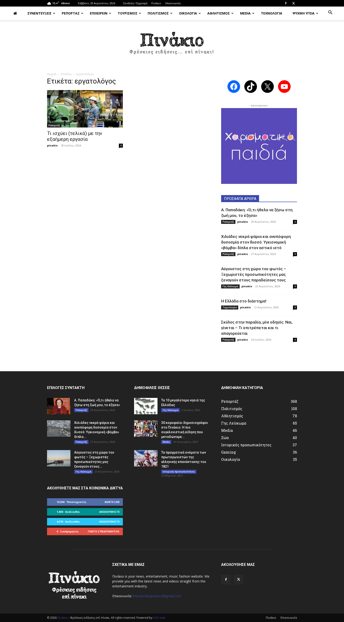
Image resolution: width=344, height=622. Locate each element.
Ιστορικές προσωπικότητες (179, 471)
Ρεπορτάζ (54, 125)
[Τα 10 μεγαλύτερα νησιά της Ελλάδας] (145, 406)
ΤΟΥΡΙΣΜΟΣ (127, 13)
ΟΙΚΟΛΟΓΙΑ (188, 13)
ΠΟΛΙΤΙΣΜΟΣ (158, 13)
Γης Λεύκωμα (230, 286)
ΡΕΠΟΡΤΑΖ (71, 13)
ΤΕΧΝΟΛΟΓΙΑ (271, 13)
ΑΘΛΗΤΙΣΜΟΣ (218, 13)
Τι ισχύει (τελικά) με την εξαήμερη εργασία (74, 136)
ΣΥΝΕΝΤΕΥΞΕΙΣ (39, 13)
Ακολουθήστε (109, 511)
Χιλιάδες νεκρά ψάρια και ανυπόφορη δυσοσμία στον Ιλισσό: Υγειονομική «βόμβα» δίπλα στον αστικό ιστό (256, 242)
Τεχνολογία (230, 307)
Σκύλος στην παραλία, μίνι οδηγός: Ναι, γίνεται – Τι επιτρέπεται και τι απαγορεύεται (257, 328)
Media (166, 442)
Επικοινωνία (173, 3)
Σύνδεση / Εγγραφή (135, 3)
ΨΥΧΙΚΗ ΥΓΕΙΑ (304, 13)
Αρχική (51, 74)
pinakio (52, 145)
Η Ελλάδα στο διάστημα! (243, 301)
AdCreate (159, 618)
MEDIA (245, 13)
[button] (330, 13)
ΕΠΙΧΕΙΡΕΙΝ (98, 13)
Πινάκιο (156, 3)
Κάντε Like (112, 502)
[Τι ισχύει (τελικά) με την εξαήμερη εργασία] (85, 108)
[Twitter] (293, 3)
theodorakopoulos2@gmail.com (157, 596)
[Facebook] (285, 3)
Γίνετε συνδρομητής (104, 531)
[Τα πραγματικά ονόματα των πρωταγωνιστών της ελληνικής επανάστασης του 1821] (145, 458)
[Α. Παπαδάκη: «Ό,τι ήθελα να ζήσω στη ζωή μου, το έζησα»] (58, 406)
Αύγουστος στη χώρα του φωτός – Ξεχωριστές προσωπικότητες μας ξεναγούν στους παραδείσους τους (253, 274)
